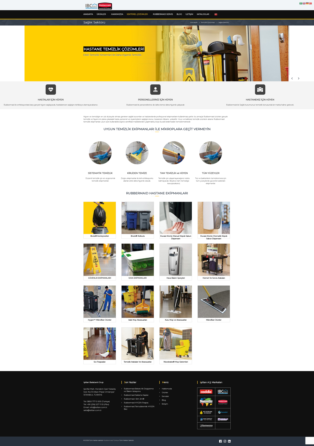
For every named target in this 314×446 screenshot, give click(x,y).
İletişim (165, 404)
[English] (304, 3)
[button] (299, 78)
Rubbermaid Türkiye (111, 440)
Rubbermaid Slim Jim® (134, 399)
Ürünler (165, 392)
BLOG (179, 14)
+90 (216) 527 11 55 (95, 404)
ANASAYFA (88, 14)
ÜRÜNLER (101, 14)
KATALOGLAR (203, 14)
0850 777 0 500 (94, 401)
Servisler (165, 396)
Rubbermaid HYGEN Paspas (136, 403)
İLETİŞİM (189, 14)
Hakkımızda (167, 389)
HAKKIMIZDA (117, 14)
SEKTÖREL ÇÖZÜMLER (137, 14)
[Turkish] (216, 14)
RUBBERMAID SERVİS (163, 14)
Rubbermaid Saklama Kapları (136, 395)
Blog (164, 400)
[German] (307, 3)
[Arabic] (301, 3)
